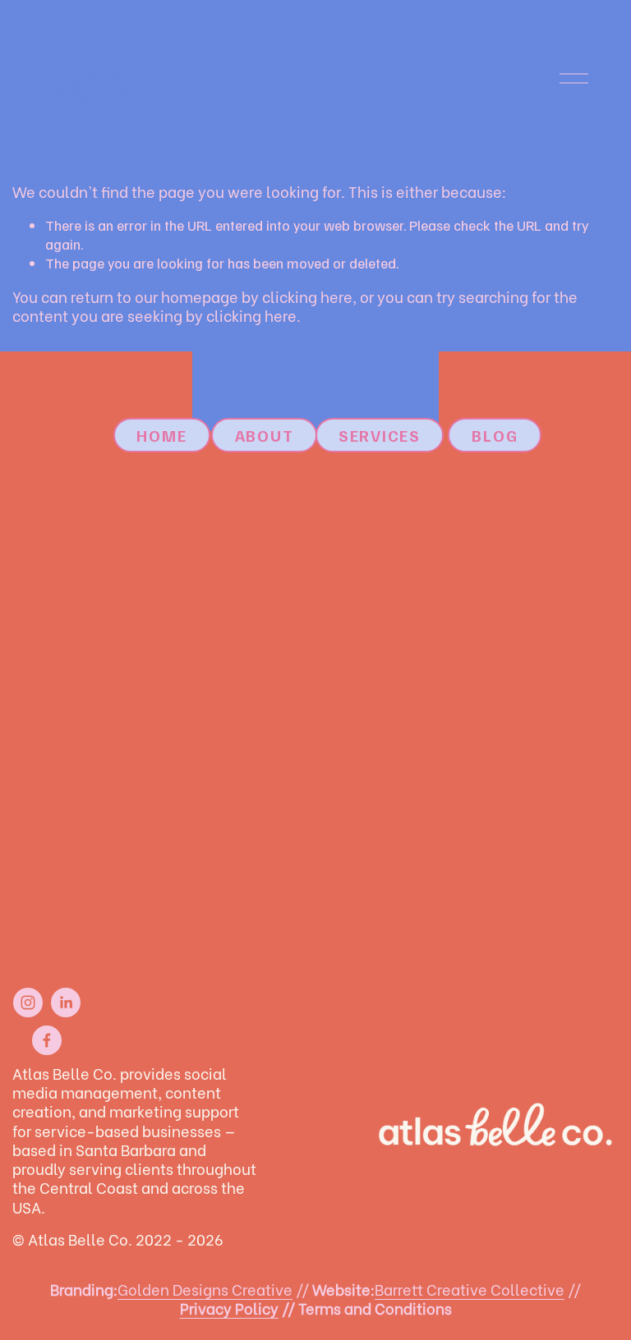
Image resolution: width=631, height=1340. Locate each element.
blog (495, 435)
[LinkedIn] (66, 1002)
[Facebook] (47, 1040)
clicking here (307, 296)
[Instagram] (28, 1002)
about (264, 435)
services (380, 435)
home (161, 435)
